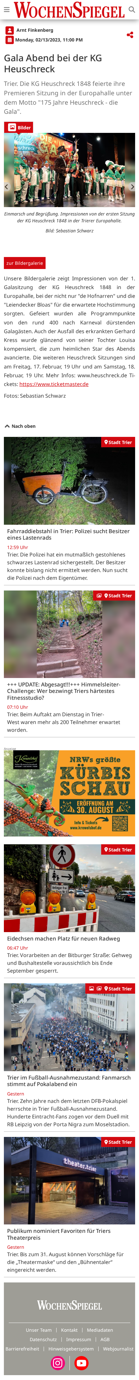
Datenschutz (43, 1339)
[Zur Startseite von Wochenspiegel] (69, 10)
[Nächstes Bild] (131, 186)
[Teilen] (130, 35)
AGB (105, 1339)
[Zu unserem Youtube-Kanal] (81, 1363)
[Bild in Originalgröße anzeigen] (69, 170)
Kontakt (69, 1330)
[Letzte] (7, 186)
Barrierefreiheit (22, 1349)
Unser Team (39, 1330)
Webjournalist (118, 1349)
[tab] (18, 127)
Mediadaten (100, 1330)
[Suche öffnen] (132, 10)
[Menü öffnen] (7, 10)
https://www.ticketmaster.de (54, 384)
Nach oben (23, 426)
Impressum (78, 1339)
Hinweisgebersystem (71, 1349)
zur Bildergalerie (24, 263)
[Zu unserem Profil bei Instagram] (58, 1363)
